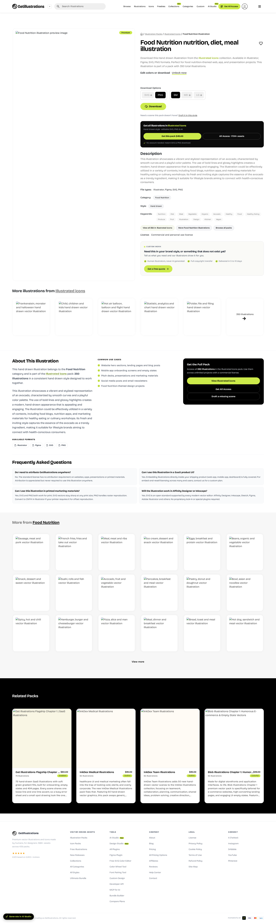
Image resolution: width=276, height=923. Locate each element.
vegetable (192, 214)
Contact (153, 878)
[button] (244, 6)
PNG (160, 94)
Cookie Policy (195, 849)
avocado (217, 214)
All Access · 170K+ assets (231, 136)
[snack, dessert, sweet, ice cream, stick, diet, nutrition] (31, 592)
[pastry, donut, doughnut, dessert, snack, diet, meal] (202, 592)
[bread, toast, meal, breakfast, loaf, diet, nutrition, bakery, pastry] (202, 633)
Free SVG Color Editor (120, 861)
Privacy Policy (195, 843)
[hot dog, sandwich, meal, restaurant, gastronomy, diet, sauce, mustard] (244, 633)
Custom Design (117, 878)
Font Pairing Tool (118, 872)
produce (161, 219)
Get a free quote (156, 269)
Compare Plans (117, 901)
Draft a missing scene (223, 396)
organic (205, 214)
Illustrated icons (172, 34)
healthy (229, 214)
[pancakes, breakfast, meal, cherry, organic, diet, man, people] (159, 592)
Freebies (161, 6)
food (239, 214)
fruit (172, 219)
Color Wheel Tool (118, 866)
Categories (188, 6)
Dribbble (232, 849)
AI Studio (213, 6)
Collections (174, 6)
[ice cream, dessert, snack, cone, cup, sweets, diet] (159, 552)
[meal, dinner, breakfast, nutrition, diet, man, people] (159, 633)
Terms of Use (195, 855)
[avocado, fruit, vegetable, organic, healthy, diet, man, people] (116, 592)
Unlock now (179, 72)
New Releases (77, 855)
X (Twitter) (233, 837)
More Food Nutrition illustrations (194, 228)
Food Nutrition (162, 197)
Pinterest (232, 861)
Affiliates (153, 861)
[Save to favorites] (261, 43)
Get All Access (231, 6)
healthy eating (253, 214)
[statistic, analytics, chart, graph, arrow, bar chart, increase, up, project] (159, 316)
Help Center (155, 872)
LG (198, 94)
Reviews (153, 866)
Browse (127, 6)
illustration (183, 219)
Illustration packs (153, 34)
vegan (218, 219)
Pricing (152, 849)
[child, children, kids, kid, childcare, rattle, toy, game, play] (74, 316)
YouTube (232, 855)
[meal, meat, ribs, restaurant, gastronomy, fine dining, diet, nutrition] (116, 552)
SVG (147, 94)
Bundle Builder (117, 895)
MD (186, 94)
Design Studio (119, 843)
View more (138, 661)
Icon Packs (75, 843)
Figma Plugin (116, 855)
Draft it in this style (187, 115)
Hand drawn (156, 206)
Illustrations (140, 6)
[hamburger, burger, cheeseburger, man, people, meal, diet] (73, 633)
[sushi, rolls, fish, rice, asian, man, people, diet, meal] (73, 592)
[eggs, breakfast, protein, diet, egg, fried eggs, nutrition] (202, 552)
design (196, 219)
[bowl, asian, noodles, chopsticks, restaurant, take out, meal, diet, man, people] (244, 592)
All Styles (74, 872)
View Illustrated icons (223, 380)
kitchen (208, 219)
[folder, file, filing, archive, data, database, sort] (202, 316)
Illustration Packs (78, 837)
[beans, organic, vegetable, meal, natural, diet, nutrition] (244, 552)
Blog (151, 843)
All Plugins (115, 849)
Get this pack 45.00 (172, 136)
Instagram (233, 843)
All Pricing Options (158, 855)
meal (181, 214)
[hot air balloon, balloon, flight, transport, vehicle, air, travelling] (117, 316)
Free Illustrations (78, 849)
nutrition (161, 214)
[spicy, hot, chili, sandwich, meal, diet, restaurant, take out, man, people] (31, 633)
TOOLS (113, 832)
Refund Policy (195, 861)
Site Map (193, 866)
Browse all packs (224, 228)
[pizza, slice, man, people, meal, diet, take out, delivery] (116, 633)
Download (155, 106)
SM (176, 94)
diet (172, 214)
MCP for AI (115, 890)
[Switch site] (50, 6)
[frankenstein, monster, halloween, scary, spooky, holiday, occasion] (31, 316)
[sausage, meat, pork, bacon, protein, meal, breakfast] (31, 552)
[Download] (44, 564)
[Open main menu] (260, 6)
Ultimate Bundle (78, 878)
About (152, 837)
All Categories (77, 866)
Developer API (117, 884)
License (192, 837)
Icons (151, 6)
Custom (200, 6)
